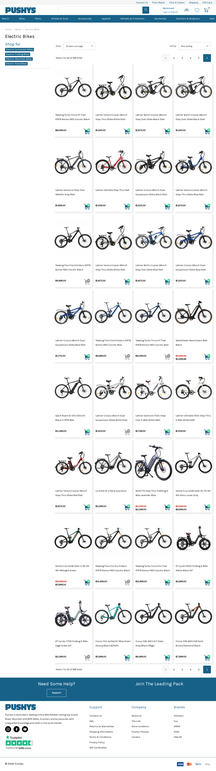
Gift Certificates (98, 747)
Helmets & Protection (132, 18)
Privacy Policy (97, 742)
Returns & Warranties (101, 726)
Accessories (85, 18)
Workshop (160, 18)
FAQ (91, 721)
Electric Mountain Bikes (19, 58)
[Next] (207, 58)
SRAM (177, 726)
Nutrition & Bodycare (188, 18)
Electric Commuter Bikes (19, 49)
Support (56, 692)
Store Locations (140, 726)
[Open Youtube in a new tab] (25, 729)
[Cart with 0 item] (206, 10)
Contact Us (142, 2)
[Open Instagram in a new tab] (8, 729)
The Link (136, 721)
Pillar (177, 731)
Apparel (106, 18)
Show (58, 46)
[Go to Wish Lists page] (197, 10)
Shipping (193, 2)
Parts (38, 18)
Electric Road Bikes (16, 63)
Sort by (173, 46)
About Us (137, 715)
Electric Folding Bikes (17, 54)
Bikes (22, 18)
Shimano (179, 715)
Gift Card (207, 2)
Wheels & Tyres (59, 18)
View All (178, 737)
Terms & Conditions (100, 737)
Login (165, 12)
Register (174, 12)
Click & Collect (176, 2)
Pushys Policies (140, 731)
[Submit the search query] (145, 10)
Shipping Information (101, 731)
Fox (176, 721)
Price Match (158, 2)
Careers (136, 737)
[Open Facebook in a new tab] (16, 729)
